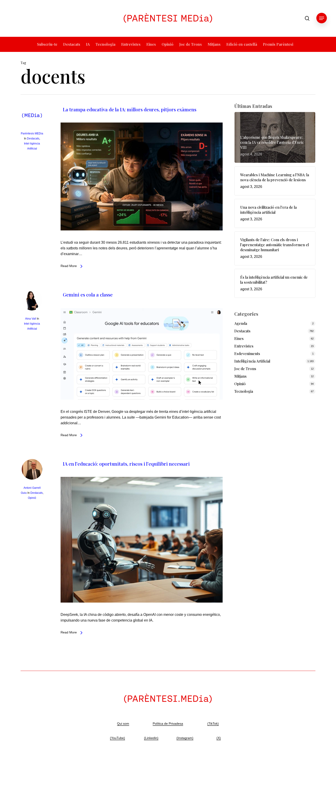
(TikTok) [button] (213, 723)
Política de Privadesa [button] (168, 723)
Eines (239, 338)
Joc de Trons (245, 368)
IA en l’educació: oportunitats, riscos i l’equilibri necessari (126, 463)
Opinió (32, 497)
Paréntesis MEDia (32, 133)
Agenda (240, 323)
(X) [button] (218, 738)
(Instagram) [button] (184, 738)
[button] (321, 18)
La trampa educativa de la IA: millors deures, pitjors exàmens (129, 109)
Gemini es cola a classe (88, 294)
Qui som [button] (123, 723)
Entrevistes (243, 346)
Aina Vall (30, 318)
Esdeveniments (247, 353)
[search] (307, 18)
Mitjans (240, 376)
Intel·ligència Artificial (252, 361)
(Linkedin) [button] (151, 738)
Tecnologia (243, 391)
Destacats (33, 138)
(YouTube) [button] (117, 738)
